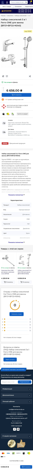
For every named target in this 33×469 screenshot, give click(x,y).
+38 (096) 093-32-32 (24, 10)
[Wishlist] (6, 76)
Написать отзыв (16, 314)
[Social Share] (29, 76)
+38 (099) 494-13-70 (24, 12)
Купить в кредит (22, 114)
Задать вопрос (10, 359)
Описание (18, 6)
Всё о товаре (7, 6)
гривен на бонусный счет (14, 99)
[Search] (26, 2)
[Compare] (3, 76)
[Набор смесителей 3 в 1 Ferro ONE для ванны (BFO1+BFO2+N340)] (16, 52)
